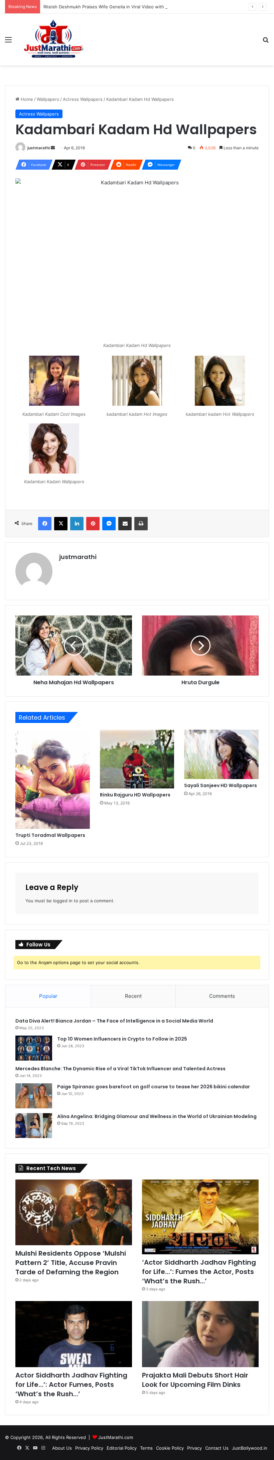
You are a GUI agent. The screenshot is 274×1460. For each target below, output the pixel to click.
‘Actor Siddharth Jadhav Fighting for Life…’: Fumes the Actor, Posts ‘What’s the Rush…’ (199, 1272)
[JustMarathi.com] (53, 39)
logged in (63, 900)
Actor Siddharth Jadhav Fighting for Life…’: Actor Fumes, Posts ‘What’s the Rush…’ (71, 1385)
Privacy (194, 1448)
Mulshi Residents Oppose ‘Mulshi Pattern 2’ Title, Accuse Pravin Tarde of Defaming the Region (70, 1263)
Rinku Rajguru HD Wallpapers (135, 794)
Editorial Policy (122, 1448)
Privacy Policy (89, 1448)
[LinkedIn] (77, 523)
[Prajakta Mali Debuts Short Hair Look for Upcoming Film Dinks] (200, 1334)
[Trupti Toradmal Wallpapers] (52, 779)
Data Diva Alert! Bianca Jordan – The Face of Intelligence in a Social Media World (114, 1021)
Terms (146, 1448)
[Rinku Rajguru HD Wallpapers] (137, 759)
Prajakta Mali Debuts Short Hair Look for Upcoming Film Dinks (195, 1380)
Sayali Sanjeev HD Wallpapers (220, 785)
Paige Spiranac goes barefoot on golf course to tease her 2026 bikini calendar (153, 1086)
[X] (60, 523)
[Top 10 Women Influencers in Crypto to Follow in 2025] (33, 1048)
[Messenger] (109, 523)
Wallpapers (48, 99)
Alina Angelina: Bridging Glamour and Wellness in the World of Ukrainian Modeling (157, 1116)
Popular (48, 996)
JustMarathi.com (115, 1437)
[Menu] (8, 41)
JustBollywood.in (249, 1448)
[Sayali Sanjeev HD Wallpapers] (221, 754)
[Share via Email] (125, 523)
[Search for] (265, 41)
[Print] (141, 523)
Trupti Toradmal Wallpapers (50, 835)
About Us (62, 1448)
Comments (222, 996)
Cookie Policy (170, 1448)
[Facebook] (44, 523)
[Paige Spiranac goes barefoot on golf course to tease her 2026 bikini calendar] (33, 1095)
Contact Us (217, 1448)
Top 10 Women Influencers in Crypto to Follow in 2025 (122, 1039)
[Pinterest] (93, 523)
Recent (133, 996)
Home (26, 99)
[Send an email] (53, 147)
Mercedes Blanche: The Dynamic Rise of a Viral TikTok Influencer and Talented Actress (120, 1068)
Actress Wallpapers (83, 99)
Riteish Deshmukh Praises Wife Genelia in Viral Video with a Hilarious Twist (121, 6)
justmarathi (38, 147)
